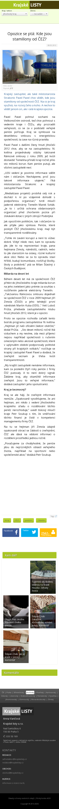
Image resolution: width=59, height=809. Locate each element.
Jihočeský (30, 692)
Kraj (7, 520)
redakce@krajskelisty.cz (12, 762)
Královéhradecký (28, 696)
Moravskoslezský (38, 699)
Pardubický (42, 696)
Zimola (41, 520)
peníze (28, 520)
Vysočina (52, 696)
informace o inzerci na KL (13, 783)
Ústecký (4, 696)
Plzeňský (40, 692)
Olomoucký (24, 699)
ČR (3, 692)
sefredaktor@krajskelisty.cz (14, 759)
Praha (8, 692)
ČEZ (17, 520)
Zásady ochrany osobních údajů (21, 798)
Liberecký (14, 696)
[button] (15, 14)
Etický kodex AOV (43, 798)
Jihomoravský (11, 699)
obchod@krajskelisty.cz (12, 773)
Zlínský (51, 699)
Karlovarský (51, 692)
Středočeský (19, 692)
